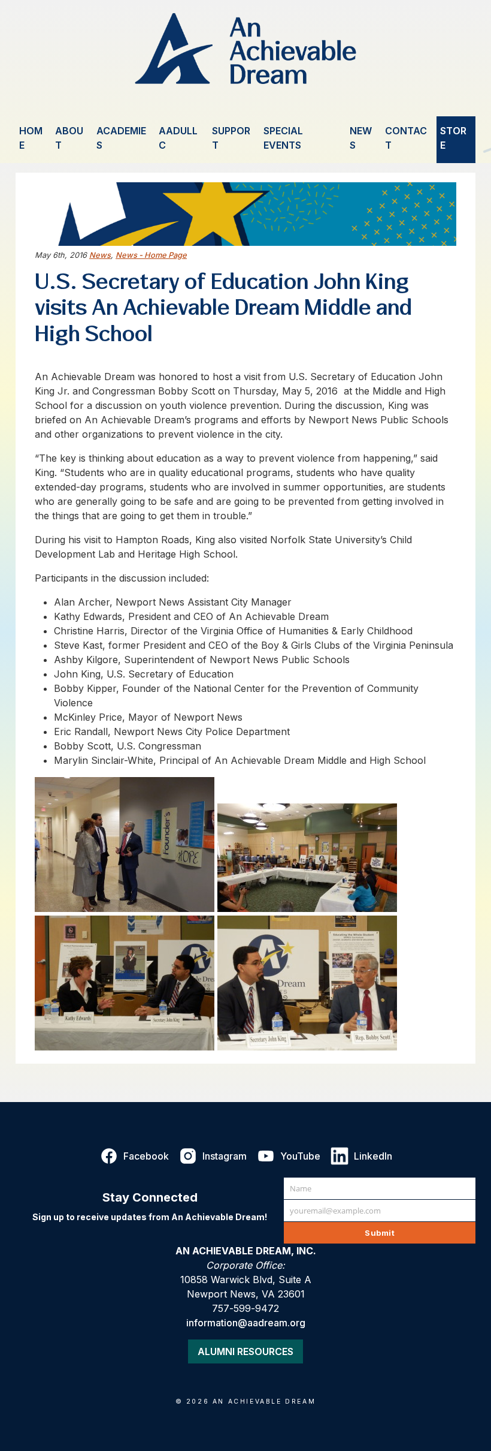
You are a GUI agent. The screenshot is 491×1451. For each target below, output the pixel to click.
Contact (406, 138)
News (361, 138)
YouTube (300, 1156)
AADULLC (178, 138)
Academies (121, 138)
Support (231, 138)
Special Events (283, 138)
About (69, 138)
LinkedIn (373, 1156)
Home (31, 138)
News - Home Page (151, 255)
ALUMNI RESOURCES (245, 1351)
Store (453, 138)
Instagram (224, 1156)
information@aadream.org (245, 1323)
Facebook (146, 1156)
